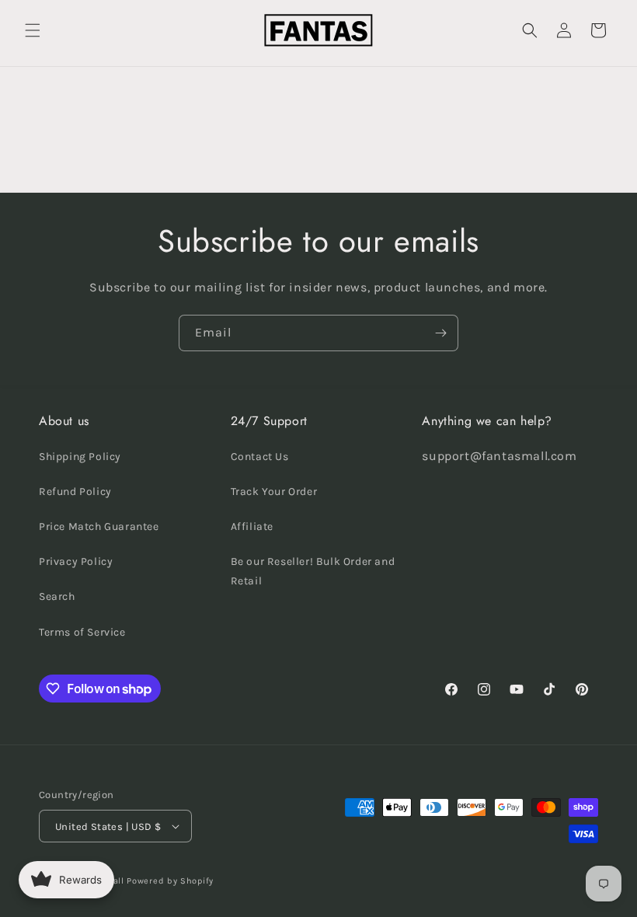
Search (57, 596)
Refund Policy (75, 491)
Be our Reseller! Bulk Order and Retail (313, 571)
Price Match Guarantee (99, 526)
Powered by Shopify (170, 881)
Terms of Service (82, 632)
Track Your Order (274, 491)
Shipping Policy (80, 456)
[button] (33, 30)
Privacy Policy (76, 561)
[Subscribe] (440, 333)
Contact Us (260, 456)
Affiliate (252, 526)
